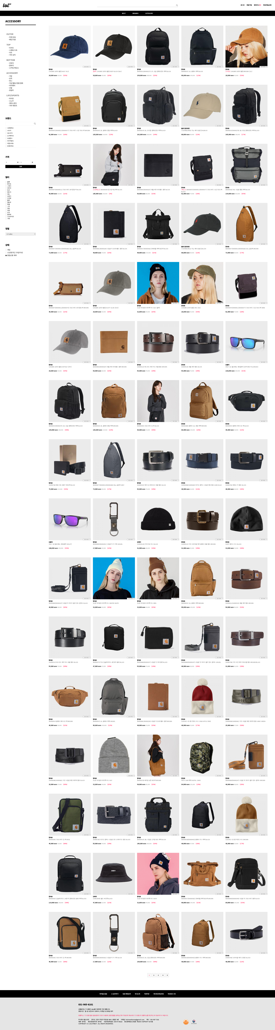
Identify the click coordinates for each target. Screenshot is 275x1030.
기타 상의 (12, 55)
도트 (8, 212)
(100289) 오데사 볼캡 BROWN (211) (238, 71)
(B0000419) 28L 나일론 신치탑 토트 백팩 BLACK (151, 839)
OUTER (9, 34)
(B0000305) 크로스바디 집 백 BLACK (148, 426)
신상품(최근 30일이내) (15, 252)
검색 (20, 167)
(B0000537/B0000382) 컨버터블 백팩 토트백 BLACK (152, 249)
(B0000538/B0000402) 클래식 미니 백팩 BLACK (195, 839)
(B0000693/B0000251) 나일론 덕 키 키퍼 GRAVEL (108, 544)
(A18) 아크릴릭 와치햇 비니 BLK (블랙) (148, 308)
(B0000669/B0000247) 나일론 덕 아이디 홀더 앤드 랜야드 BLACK (68, 603)
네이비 (9, 188)
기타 (8, 218)
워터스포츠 (13, 103)
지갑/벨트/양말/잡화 (16, 83)
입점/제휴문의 (127, 994)
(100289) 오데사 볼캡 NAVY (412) (59, 71)
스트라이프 (10, 216)
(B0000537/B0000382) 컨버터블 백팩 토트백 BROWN (197, 899)
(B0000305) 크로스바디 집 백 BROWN (60, 958)
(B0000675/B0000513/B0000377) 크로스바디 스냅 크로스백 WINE (245, 308)
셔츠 (10, 52)
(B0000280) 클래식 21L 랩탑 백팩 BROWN (194, 426)
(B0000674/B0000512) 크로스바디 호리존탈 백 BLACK (65, 190)
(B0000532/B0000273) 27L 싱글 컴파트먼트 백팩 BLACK (154, 71)
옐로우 (9, 202)
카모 (8, 210)
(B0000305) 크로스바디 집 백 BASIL (59, 839)
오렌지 (9, 196)
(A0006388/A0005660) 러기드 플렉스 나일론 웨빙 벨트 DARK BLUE (201, 485)
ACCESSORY (12, 72)
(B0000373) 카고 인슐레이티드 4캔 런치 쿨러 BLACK (108, 662)
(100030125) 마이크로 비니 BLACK (147, 544)
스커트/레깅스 (14, 68)
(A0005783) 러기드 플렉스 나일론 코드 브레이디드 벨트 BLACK (111, 839)
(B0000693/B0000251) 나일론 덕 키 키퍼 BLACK (107, 958)
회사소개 (137, 994)
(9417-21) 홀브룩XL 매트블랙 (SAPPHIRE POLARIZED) (241, 367)
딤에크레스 (10, 146)
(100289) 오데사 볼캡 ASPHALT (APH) (60, 367)
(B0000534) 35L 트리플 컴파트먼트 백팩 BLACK (151, 130)
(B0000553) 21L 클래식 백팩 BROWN (192, 603)
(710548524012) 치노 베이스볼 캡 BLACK (193, 249)
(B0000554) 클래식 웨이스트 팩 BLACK (237, 426)
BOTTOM (10, 60)
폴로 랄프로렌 (185, 128)
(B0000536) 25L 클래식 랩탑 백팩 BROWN (105, 426)
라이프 (11, 98)
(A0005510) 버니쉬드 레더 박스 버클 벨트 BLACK (63, 662)
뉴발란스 (9, 138)
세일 (8, 250)
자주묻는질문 (103, 994)
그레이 (9, 186)
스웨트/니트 (13, 50)
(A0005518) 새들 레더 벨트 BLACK (191, 367)
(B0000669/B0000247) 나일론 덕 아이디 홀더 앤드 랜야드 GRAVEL (201, 662)
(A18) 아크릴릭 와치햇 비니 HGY (102, 780)
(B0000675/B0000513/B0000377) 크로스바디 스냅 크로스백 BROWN (69, 130)
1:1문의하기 (114, 994)
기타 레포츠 (13, 105)
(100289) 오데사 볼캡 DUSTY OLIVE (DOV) (105, 308)
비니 (10, 81)
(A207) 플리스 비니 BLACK (233, 544)
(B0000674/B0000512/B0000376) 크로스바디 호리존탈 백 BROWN (69, 308)
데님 (8, 208)
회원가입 (249, 5)
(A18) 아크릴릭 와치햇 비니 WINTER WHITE (106, 603)
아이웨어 (12, 85)
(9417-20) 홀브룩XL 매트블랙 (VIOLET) (60, 544)
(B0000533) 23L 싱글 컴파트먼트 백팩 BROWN (151, 958)
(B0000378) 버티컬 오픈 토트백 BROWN (149, 780)
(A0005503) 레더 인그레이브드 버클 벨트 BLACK (151, 485)
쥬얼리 (11, 90)
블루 (8, 200)
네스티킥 (9, 133)
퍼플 (8, 204)
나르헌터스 (10, 128)
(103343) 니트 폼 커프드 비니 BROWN (236, 839)
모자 (10, 78)
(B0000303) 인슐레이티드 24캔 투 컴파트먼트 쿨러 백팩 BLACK (67, 899)
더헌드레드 (10, 143)
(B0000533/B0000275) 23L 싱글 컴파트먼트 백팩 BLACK (66, 426)
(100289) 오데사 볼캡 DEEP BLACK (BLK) (107, 71)
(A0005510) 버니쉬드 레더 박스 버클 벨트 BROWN (152, 367)
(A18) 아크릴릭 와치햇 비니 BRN (146, 603)
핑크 (8, 190)
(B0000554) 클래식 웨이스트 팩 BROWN (61, 721)
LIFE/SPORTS (12, 95)
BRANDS (135, 13)
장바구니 (257, 5)
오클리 (227, 365)
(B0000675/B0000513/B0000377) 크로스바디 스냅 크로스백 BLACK (201, 191)
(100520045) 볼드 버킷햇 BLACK (102, 899)
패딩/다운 (12, 39)
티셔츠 (11, 48)
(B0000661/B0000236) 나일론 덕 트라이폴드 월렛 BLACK (110, 249)
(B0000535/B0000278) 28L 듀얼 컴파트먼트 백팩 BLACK (242, 130)
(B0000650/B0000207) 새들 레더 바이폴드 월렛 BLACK (153, 190)
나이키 (9, 130)
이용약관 (146, 994)
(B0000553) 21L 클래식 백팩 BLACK (192, 71)
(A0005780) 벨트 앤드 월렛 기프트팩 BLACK (62, 485)
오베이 (139, 542)
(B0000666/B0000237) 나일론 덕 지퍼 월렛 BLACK (152, 662)
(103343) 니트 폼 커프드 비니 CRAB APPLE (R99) (196, 721)
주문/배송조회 (267, 5)
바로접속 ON (172, 994)
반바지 (11, 65)
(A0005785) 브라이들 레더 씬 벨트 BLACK (237, 958)
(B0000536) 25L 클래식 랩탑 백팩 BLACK (105, 130)
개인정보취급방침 (158, 994)
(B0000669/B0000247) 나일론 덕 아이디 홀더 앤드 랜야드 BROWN (245, 780)
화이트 (9, 184)
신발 (10, 88)
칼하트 (51, 69)
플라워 (9, 214)
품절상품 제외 (12, 255)
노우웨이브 (10, 136)
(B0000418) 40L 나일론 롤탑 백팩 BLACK (237, 190)
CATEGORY (149, 13)
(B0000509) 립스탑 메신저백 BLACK (107, 190)
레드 (8, 194)
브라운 (9, 198)
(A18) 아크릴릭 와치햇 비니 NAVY (147, 899)
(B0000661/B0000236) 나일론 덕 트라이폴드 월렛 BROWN (154, 721)
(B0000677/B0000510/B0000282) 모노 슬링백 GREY (108, 485)
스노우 (11, 101)
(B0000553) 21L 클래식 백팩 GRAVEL (104, 721)
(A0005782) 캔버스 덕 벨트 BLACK (235, 485)
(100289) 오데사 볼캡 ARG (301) (191, 308)
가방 (10, 76)
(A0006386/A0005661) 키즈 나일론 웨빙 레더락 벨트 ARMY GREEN (245, 721)
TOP (8, 44)
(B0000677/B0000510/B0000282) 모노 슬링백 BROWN (241, 249)
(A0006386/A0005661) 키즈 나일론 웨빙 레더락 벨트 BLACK (67, 780)
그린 (8, 206)
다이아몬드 (10, 141)
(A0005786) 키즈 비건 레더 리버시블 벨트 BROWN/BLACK (242, 662)
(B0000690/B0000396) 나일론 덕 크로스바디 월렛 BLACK (242, 899)
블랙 (8, 182)
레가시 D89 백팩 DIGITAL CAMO (191, 780)
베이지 (9, 192)
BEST (124, 13)
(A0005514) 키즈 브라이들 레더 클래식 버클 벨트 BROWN (198, 544)
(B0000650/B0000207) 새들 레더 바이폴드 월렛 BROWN (110, 367)
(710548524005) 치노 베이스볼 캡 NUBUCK (194, 130)
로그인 (242, 5)
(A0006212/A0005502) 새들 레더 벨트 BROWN (239, 603)
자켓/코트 (12, 37)
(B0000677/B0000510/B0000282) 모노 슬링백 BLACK (65, 249)
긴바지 (11, 63)
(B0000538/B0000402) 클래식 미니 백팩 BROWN (196, 958)
